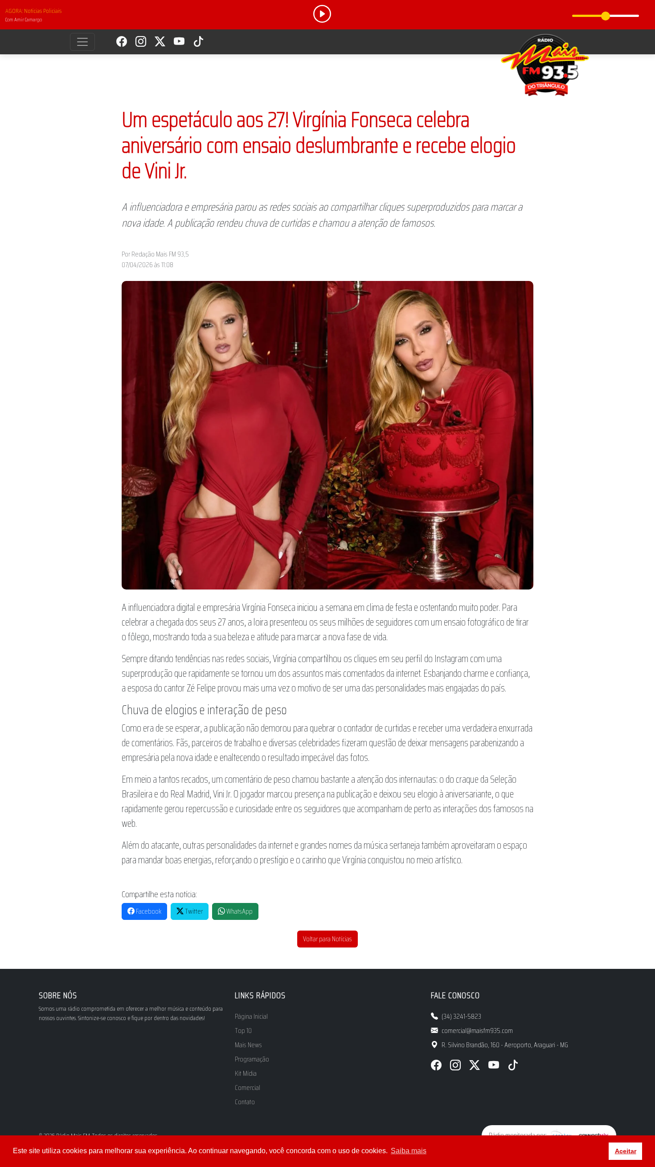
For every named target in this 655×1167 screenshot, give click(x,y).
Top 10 (243, 1030)
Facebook (148, 911)
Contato (245, 1102)
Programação (252, 1059)
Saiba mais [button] (408, 1151)
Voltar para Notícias (327, 938)
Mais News (248, 1045)
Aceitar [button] (625, 1151)
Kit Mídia (246, 1073)
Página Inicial (251, 1016)
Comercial (247, 1087)
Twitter (193, 911)
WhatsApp (239, 911)
